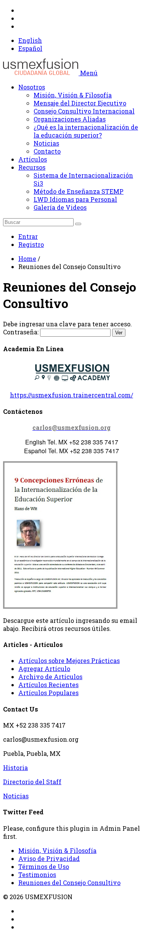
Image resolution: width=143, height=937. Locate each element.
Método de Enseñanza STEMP (79, 191)
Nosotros (31, 87)
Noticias (46, 143)
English (30, 40)
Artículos (32, 159)
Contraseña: (62, 332)
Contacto (47, 151)
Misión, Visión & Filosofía (73, 95)
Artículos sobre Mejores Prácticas (69, 661)
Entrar (28, 236)
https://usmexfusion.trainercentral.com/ (71, 395)
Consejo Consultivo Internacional (84, 111)
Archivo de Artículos (50, 677)
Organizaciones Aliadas (70, 119)
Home (27, 259)
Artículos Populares (48, 693)
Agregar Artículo (44, 669)
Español (30, 48)
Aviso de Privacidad (49, 858)
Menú (89, 73)
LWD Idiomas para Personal (75, 199)
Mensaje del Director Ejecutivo (80, 103)
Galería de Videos (60, 207)
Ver (118, 333)
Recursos (31, 167)
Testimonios (37, 875)
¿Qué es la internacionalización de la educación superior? (86, 131)
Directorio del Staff (32, 782)
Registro (31, 244)
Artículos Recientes (48, 685)
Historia (15, 768)
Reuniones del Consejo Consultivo (69, 883)
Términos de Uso (43, 866)
